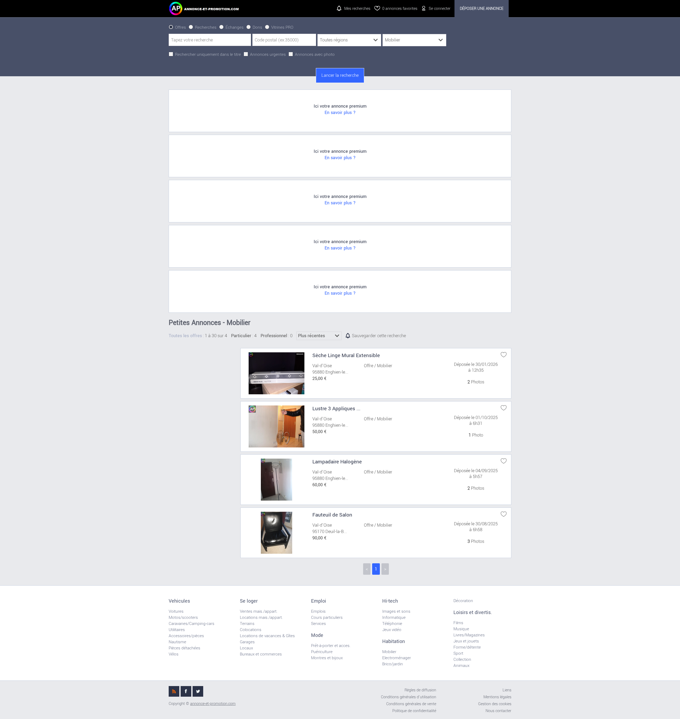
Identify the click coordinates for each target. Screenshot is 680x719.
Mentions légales (497, 697)
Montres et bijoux (327, 658)
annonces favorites (399, 8)
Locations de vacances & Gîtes (267, 636)
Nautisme (177, 642)
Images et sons (396, 611)
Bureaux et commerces (261, 654)
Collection (462, 659)
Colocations (250, 630)
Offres (180, 27)
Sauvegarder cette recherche (379, 336)
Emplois (318, 611)
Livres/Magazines (469, 635)
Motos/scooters (183, 617)
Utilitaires (177, 630)
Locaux (246, 648)
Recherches (205, 27)
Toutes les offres (185, 336)
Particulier (241, 336)
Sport (458, 653)
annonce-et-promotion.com (213, 704)
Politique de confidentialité (414, 711)
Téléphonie (392, 624)
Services (318, 624)
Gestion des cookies (494, 704)
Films (458, 623)
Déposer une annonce (481, 8)
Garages (247, 642)
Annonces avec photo (315, 54)
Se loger (249, 601)
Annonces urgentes (268, 54)
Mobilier (389, 652)
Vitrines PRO (282, 27)
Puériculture (322, 652)
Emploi (318, 601)
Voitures (176, 611)
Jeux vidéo (391, 630)
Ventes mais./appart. (259, 611)
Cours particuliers (327, 617)
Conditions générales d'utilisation (408, 697)
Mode (317, 635)
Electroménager (396, 658)
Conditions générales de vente (411, 704)
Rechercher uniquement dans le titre (208, 54)
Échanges (235, 27)
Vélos (173, 654)
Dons (257, 27)
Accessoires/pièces (186, 636)
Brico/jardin (392, 664)
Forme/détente (467, 647)
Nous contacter (498, 711)
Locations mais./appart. (261, 617)
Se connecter (439, 8)
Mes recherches (357, 8)
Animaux (461, 666)
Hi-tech (390, 601)
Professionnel (274, 336)
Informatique (394, 617)
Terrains (247, 624)
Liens (507, 690)
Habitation (393, 641)
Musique (461, 629)
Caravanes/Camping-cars (191, 624)
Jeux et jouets (466, 641)
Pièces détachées (184, 648)
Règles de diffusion (420, 690)
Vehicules (179, 601)
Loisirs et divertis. (472, 612)
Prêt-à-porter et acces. (331, 646)
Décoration (463, 601)
